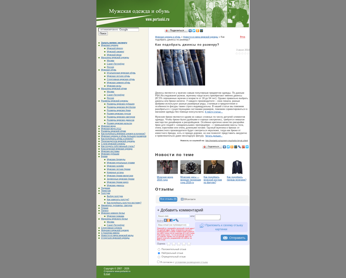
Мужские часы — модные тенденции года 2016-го (190, 180)
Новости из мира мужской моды (117, 235)
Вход (242, 37)
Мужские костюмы (110, 151)
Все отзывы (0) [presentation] (168, 199)
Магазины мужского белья (114, 219)
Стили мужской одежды (113, 144)
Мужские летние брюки (118, 169)
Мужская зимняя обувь (118, 82)
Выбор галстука (115, 196)
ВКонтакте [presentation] (189, 199)
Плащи (104, 208)
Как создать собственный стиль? (118, 146)
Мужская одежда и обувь (167, 37)
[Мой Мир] (201, 30)
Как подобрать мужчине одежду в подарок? (123, 133)
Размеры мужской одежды (114, 101)
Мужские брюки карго (117, 182)
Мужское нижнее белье (113, 213)
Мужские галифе (115, 166)
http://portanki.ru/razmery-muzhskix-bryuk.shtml (226, 140)
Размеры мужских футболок (121, 107)
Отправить (237, 238)
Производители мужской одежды (118, 141)
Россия (110, 67)
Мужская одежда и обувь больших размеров (123, 136)
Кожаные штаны (115, 172)
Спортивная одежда (111, 228)
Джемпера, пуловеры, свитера (116, 205)
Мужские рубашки (110, 154)
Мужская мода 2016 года (165, 178)
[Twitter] (194, 30)
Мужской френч (115, 48)
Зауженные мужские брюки (120, 179)
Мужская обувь (108, 70)
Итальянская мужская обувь (121, 73)
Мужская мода (108, 126)
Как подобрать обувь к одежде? (117, 138)
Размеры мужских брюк (119, 110)
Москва (110, 60)
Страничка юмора (110, 233)
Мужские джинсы (115, 185)
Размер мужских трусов (119, 113)
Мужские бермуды (116, 159)
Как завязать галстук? (118, 199)
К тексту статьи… (214, 112)
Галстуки (105, 193)
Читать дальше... (213, 136)
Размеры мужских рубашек (120, 104)
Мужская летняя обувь (118, 76)
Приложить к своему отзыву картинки (224, 227)
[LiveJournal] (239, 147)
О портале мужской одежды (115, 238)
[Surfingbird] (247, 147)
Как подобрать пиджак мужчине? (236, 178)
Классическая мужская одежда (116, 149)
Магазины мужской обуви (114, 88)
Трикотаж (106, 190)
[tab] (168, 199)
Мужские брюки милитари (120, 175)
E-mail (107, 274)
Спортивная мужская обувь (121, 79)
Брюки (104, 156)
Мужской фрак (114, 55)
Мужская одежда (109, 45)
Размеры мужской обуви (113, 131)
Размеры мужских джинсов (120, 120)
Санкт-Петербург (116, 64)
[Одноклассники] (198, 30)
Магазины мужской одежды (115, 57)
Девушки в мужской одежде (115, 230)
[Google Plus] (243, 147)
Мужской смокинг (115, 51)
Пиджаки (105, 188)
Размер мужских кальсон (119, 123)
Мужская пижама (115, 216)
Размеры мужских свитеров (121, 117)
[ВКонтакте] (190, 30)
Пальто (104, 210)
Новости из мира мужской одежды (200, 37)
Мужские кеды (114, 86)
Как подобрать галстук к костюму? (124, 203)
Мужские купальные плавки (121, 162)
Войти (160, 221)
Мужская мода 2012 (111, 128)
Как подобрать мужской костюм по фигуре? (213, 180)
